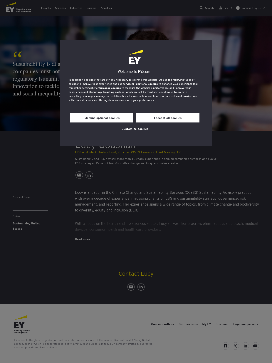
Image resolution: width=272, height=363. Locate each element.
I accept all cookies (168, 118)
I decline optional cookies (101, 118)
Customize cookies (135, 129)
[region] (136, 93)
